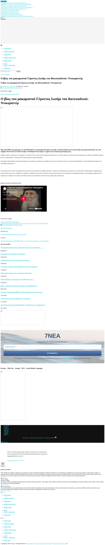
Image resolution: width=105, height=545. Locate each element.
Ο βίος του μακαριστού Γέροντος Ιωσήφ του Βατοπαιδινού (32, 223)
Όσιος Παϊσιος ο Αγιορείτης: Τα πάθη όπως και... (17, 279)
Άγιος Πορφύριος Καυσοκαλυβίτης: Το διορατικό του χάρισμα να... (23, 305)
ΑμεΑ (5, 64)
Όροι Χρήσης (25, 437)
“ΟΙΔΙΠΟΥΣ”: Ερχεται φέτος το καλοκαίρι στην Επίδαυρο (16, 4)
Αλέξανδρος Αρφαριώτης (9, 86)
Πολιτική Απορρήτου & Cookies (36, 437)
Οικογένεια (7, 54)
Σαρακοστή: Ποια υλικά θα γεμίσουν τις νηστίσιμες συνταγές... (17, 16)
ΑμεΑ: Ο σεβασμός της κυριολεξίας (10, 10)
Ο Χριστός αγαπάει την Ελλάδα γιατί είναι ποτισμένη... (19, 267)
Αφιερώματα (8, 60)
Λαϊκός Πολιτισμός (10, 57)
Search (18, 71)
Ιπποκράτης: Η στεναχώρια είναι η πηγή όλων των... (14, 8)
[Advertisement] (52, 32)
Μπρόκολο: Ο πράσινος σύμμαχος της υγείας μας (13, 6)
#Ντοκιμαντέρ (4, 223)
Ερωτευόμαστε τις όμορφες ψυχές (10, 11)
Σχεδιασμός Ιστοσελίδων (49, 437)
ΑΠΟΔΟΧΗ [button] (21, 460)
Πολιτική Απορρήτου (68, 358)
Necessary (5, 479)
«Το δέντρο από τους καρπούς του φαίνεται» (15, 298)
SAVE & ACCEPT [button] (6, 491)
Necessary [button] (3, 477)
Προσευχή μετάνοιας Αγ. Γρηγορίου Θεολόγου (16, 273)
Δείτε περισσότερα (12, 460)
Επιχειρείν (7, 68)
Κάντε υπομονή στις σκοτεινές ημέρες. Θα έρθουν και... (19, 286)
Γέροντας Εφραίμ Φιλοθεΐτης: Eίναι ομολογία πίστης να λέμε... (22, 292)
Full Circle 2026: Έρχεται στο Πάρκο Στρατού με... (14, 3)
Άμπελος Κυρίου (9, 51)
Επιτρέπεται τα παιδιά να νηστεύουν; (10, 13)
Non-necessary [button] (4, 484)
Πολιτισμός (7, 48)
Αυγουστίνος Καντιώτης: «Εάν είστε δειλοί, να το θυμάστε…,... (17, 7)
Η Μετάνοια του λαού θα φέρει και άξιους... (12, 14)
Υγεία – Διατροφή (9, 65)
